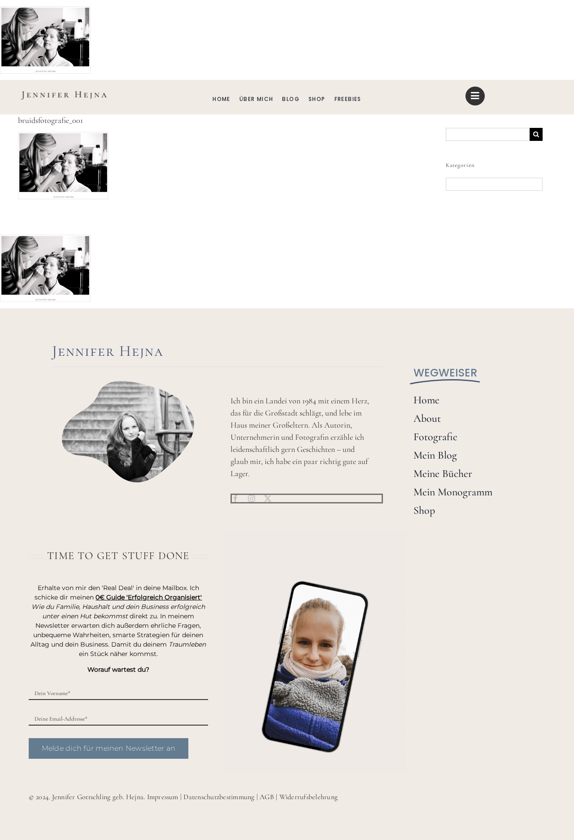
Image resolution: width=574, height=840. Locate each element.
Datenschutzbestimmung (218, 796)
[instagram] (251, 498)
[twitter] (267, 498)
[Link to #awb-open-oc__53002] (474, 96)
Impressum (162, 796)
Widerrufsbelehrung (308, 796)
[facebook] (235, 498)
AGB (267, 796)
